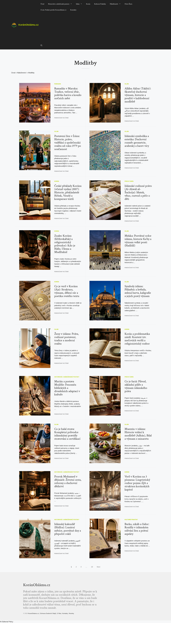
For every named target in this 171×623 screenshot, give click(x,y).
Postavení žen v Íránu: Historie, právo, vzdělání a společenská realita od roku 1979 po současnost (67, 142)
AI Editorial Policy (6, 622)
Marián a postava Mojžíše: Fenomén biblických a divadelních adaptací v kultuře (67, 388)
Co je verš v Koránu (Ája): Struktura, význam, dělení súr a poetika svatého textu (66, 291)
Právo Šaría (128, 4)
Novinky (71, 613)
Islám (77, 4)
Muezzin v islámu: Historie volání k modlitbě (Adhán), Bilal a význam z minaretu (138, 434)
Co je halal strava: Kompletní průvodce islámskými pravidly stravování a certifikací (67, 434)
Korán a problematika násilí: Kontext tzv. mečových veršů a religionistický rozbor (137, 339)
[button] (41, 45)
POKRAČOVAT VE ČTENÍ (61, 118)
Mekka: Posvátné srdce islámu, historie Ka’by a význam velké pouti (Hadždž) (138, 241)
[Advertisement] (99, 28)
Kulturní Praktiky (100, 4)
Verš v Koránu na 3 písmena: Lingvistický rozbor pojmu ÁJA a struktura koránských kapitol (137, 483)
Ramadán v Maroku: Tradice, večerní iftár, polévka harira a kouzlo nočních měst (67, 93)
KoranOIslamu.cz (33, 613)
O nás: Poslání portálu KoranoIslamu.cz (53, 10)
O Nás (59, 613)
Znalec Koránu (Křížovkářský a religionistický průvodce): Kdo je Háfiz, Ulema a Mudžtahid (64, 244)
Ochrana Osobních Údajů (48, 613)
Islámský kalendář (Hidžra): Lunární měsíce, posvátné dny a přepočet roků (67, 529)
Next (98, 567)
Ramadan (57, 84)
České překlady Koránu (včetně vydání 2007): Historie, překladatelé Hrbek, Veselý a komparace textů (67, 192)
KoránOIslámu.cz (28, 24)
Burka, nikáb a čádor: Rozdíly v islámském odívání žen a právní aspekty (137, 529)
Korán (88, 4)
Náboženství (114, 4)
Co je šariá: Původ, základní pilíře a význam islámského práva (136, 386)
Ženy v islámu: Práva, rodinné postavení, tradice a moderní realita (66, 339)
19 (92, 567)
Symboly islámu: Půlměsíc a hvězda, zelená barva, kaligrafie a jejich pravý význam (138, 291)
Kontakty (73, 10)
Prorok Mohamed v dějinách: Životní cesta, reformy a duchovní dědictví (67, 481)
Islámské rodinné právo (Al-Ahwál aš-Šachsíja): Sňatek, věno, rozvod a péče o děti (138, 192)
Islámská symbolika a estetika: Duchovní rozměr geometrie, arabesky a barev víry (137, 141)
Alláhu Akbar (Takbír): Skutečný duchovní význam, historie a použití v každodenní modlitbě (138, 95)
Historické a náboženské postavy (58, 4)
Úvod (42, 4)
